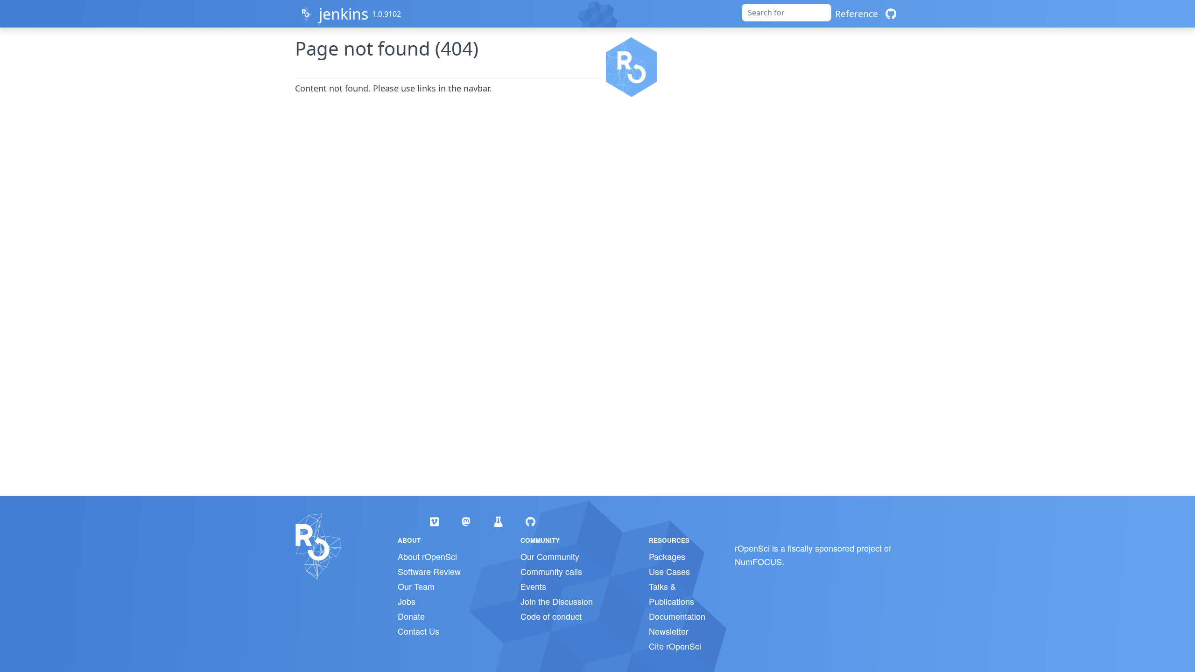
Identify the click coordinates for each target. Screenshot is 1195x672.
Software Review (429, 571)
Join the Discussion (556, 601)
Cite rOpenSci (675, 646)
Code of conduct (551, 616)
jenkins (343, 13)
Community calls (551, 571)
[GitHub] (891, 14)
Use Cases (669, 571)
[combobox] (786, 12)
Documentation (677, 616)
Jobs (406, 601)
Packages (667, 556)
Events (533, 586)
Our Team (416, 586)
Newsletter (669, 631)
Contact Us (418, 631)
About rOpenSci (427, 556)
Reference (856, 13)
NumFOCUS (758, 561)
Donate (411, 616)
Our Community (549, 556)
